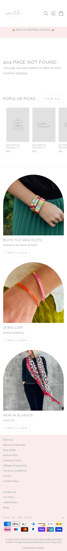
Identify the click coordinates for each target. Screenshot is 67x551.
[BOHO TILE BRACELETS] (33, 205)
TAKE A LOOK (17, 253)
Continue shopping (15, 73)
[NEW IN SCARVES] (33, 380)
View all (53, 98)
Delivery (8, 439)
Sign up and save (17, 517)
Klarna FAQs (10, 455)
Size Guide (9, 450)
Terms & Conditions (14, 470)
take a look (17, 428)
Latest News (10, 502)
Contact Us (9, 492)
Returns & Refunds (14, 445)
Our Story (9, 497)
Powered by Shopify (33, 548)
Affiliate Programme (15, 465)
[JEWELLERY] (33, 292)
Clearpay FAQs (12, 460)
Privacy (7, 475)
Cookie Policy (11, 481)
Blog (6, 507)
